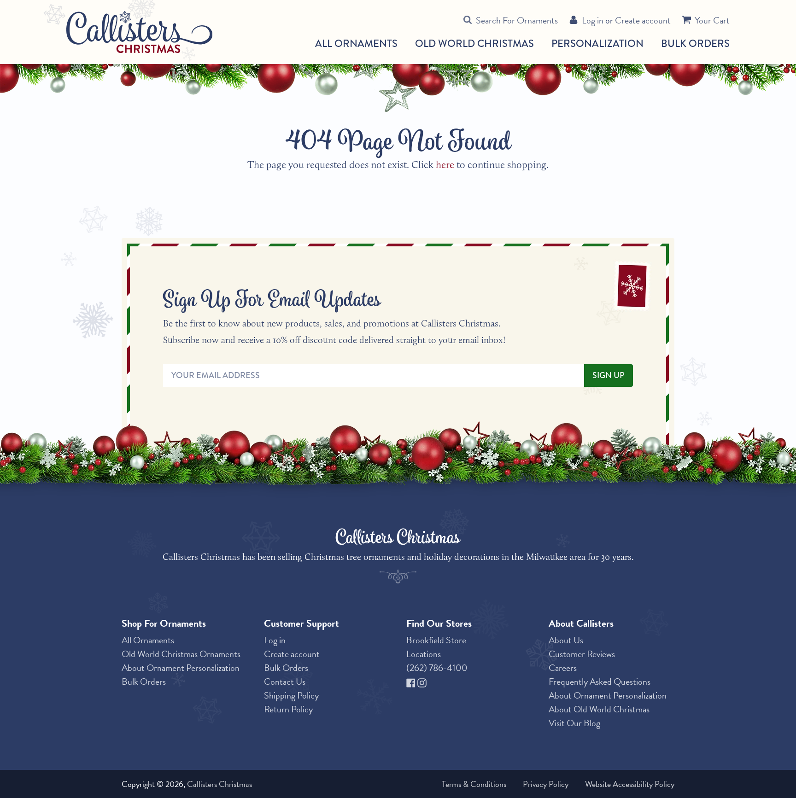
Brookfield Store (436, 640)
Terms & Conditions (474, 784)
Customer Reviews (582, 654)
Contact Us (284, 681)
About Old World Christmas (599, 709)
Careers (563, 668)
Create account (643, 20)
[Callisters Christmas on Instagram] (422, 681)
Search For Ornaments (517, 20)
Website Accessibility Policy (629, 784)
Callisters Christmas (219, 784)
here (445, 164)
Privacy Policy (545, 784)
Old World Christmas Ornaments (181, 654)
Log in (592, 20)
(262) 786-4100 (437, 668)
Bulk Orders (695, 43)
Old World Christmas (474, 44)
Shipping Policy (291, 695)
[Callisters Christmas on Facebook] (411, 681)
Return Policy (288, 709)
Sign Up (608, 375)
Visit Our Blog (574, 723)
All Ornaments (356, 44)
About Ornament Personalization (181, 668)
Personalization (597, 43)
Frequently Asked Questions (599, 681)
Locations (423, 654)
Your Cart (712, 20)
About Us (566, 640)
